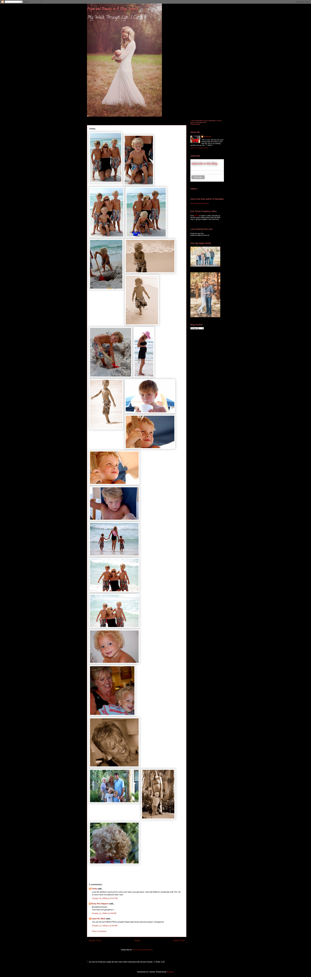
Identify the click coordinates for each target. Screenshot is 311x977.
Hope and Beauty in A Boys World (112, 9)
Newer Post (95, 940)
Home (137, 940)
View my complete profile (199, 148)
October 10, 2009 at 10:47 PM (104, 898)
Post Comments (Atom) (143, 950)
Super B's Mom (98, 919)
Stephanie (207, 136)
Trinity (94, 889)
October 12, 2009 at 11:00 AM (104, 926)
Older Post (178, 940)
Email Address (196, 169)
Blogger (170, 972)
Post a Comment (99, 931)
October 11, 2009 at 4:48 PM (104, 913)
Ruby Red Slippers (100, 904)
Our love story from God (199, 203)
